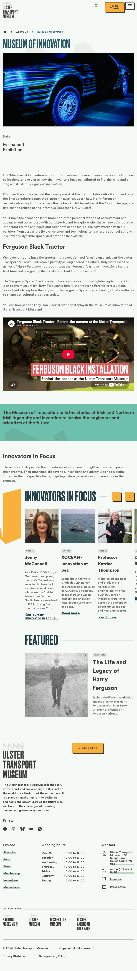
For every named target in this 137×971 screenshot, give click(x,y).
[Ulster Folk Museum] (58, 920)
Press (7, 866)
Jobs (6, 859)
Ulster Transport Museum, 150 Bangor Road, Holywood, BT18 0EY (121, 858)
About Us (9, 852)
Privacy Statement (15, 956)
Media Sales (11, 887)
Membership (11, 873)
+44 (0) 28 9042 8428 (121, 871)
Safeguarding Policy (52, 956)
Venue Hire (10, 880)
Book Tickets (114, 7)
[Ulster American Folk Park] (83, 922)
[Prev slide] (116, 496)
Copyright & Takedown (74, 948)
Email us (115, 879)
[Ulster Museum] (34, 920)
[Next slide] (129, 496)
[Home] (10, 11)
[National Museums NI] (10, 920)
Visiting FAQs (87, 748)
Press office (118, 887)
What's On (22, 32)
